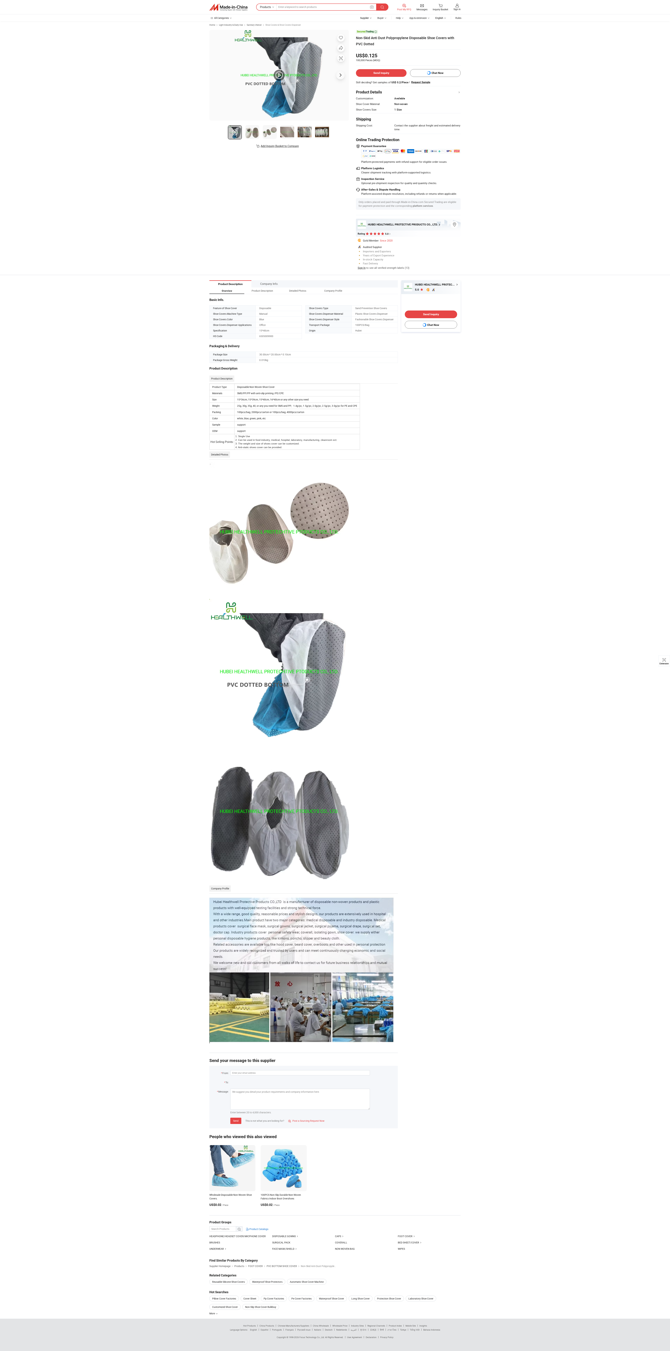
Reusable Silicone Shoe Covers (228, 1281)
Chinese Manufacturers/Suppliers (293, 1325)
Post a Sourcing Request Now (306, 1120)
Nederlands (341, 1329)
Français (289, 1329)
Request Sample (420, 82)
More (212, 1313)
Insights (423, 1325)
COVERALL (341, 1242)
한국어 (363, 1329)
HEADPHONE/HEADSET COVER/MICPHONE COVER (237, 1236)
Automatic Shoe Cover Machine (307, 1281)
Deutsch (329, 1329)
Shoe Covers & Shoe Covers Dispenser (283, 24)
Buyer (380, 18)
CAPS (338, 1236)
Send (236, 1120)
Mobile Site (410, 1325)
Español (264, 1329)
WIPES (401, 1248)
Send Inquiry (381, 73)
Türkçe (403, 1329)
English (253, 1329)
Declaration (371, 1337)
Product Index (395, 1325)
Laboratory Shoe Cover (420, 1298)
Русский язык (303, 1329)
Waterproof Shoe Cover (331, 1298)
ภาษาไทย (392, 1329)
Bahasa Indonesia (431, 1329)
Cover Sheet (249, 1298)
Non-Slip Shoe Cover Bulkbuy (260, 1307)
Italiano (317, 1329)
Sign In (362, 267)
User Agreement (354, 1337)
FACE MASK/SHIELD (283, 1248)
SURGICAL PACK (281, 1242)
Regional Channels (376, 1325)
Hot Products (249, 1325)
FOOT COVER (405, 1236)
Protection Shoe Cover (389, 1298)
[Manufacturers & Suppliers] (228, 7)
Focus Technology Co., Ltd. (312, 1337)
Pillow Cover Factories (224, 1298)
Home (212, 24)
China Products (266, 1325)
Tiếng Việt (415, 1329)
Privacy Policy (386, 1337)
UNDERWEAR (216, 1248)
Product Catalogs (258, 1229)
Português (277, 1329)
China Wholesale (321, 1325)
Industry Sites (357, 1325)
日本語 (373, 1329)
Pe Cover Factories (301, 1298)
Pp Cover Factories (274, 1298)
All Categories (221, 18)
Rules (458, 18)
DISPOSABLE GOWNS (284, 1236)
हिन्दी (382, 1329)
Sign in (457, 9)
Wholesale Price (339, 1325)
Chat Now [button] (437, 73)
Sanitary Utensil (254, 24)
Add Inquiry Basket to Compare (280, 146)
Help (398, 18)
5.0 (417, 289)
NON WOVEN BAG (345, 1248)
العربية (353, 1329)
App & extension (418, 18)
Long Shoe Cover (360, 1298)
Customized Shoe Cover (225, 1307)
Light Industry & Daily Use (231, 24)
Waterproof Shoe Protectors (267, 1281)
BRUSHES (214, 1242)
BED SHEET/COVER (408, 1242)
